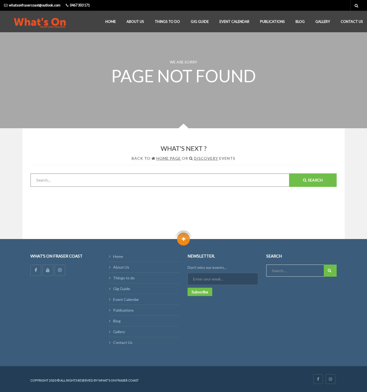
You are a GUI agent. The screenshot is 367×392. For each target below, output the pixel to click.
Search (315, 180)
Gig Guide (200, 21)
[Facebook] (35, 270)
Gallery (322, 21)
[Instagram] (60, 270)
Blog (300, 21)
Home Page (168, 158)
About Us (135, 21)
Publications (272, 21)
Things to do (167, 21)
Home (110, 21)
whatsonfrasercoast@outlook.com (34, 5)
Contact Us (352, 21)
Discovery (206, 158)
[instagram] (330, 379)
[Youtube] (47, 270)
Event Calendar (234, 21)
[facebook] (318, 379)
